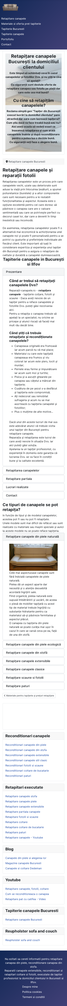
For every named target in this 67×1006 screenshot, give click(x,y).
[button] (33, 272)
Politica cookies (32, 991)
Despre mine (30, 986)
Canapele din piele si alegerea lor (25, 858)
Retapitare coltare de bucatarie (24, 827)
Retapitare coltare (16, 822)
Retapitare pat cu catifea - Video (25, 899)
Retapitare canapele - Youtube (24, 837)
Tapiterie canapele (12, 34)
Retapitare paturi (15, 832)
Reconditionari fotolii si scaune (24, 765)
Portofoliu (7, 39)
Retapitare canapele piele (21, 801)
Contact (6, 44)
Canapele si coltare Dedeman (23, 868)
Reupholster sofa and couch (22, 940)
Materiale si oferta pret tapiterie (21, 23)
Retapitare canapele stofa (21, 796)
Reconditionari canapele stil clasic (26, 760)
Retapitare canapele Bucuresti (23, 919)
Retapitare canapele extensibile (24, 806)
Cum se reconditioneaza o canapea (27, 894)
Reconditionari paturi (18, 775)
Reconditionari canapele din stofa (26, 750)
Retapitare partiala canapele (22, 811)
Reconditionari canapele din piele (25, 744)
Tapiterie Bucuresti (12, 28)
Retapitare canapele (13, 18)
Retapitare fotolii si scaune (21, 816)
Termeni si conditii (33, 997)
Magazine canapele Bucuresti (23, 863)
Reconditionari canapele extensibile (27, 755)
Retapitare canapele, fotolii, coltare (27, 888)
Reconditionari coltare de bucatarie (27, 770)
